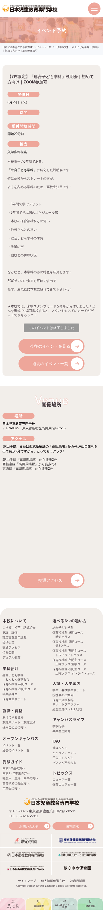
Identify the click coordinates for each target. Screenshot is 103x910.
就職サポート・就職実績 (19, 722)
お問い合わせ (29, 826)
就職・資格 (12, 711)
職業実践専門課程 (14, 637)
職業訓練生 (10, 694)
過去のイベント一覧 (50, 364)
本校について (14, 621)
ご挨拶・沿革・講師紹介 (19, 627)
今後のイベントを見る (50, 346)
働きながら (60, 748)
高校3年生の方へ (13, 768)
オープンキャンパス (20, 738)
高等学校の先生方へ (16, 783)
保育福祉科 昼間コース (17, 684)
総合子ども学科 (63, 627)
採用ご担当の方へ (14, 727)
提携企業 (8, 642)
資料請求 (72, 826)
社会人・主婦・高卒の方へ (20, 778)
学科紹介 (10, 668)
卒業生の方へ (11, 788)
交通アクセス (50, 580)
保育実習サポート (14, 699)
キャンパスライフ (68, 719)
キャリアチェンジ (64, 753)
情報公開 (8, 652)
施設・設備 (10, 632)
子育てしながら (63, 758)
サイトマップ (27, 881)
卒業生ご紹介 (61, 731)
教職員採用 (77, 881)
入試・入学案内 (66, 683)
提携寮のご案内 (63, 695)
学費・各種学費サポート (69, 690)
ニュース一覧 (61, 779)
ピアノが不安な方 (64, 763)
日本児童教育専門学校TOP (17, 47)
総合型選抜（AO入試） (68, 709)
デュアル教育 (11, 657)
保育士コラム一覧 (64, 784)
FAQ (56, 741)
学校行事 (58, 726)
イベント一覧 (44, 47)
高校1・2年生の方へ (16, 773)
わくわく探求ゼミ (18, 679)
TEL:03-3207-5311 (24, 816)
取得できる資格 (13, 717)
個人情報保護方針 (53, 881)
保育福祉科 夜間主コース (19, 689)
